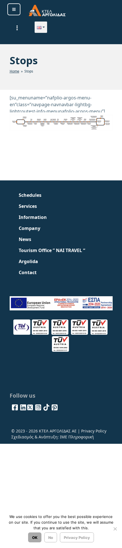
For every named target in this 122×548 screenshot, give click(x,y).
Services (28, 206)
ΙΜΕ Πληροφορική (77, 437)
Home (14, 71)
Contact (28, 272)
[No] (115, 529)
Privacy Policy (93, 431)
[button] (41, 27)
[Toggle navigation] (17, 28)
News (25, 239)
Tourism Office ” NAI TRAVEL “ (52, 250)
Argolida (28, 261)
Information (33, 217)
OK (34, 537)
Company (29, 228)
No (50, 537)
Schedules (30, 195)
